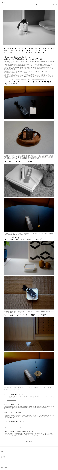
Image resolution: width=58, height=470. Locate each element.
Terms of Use (3, 456)
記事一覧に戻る (29, 441)
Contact (2, 449)
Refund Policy (3, 457)
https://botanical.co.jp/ (10, 417)
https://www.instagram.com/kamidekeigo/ (14, 436)
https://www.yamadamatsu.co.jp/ (12, 408)
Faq (1, 450)
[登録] (39, 451)
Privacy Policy (3, 452)
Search (2, 451)
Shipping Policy (3, 454)
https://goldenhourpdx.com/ (11, 400)
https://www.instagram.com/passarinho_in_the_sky (15, 427)
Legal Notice (3, 455)
